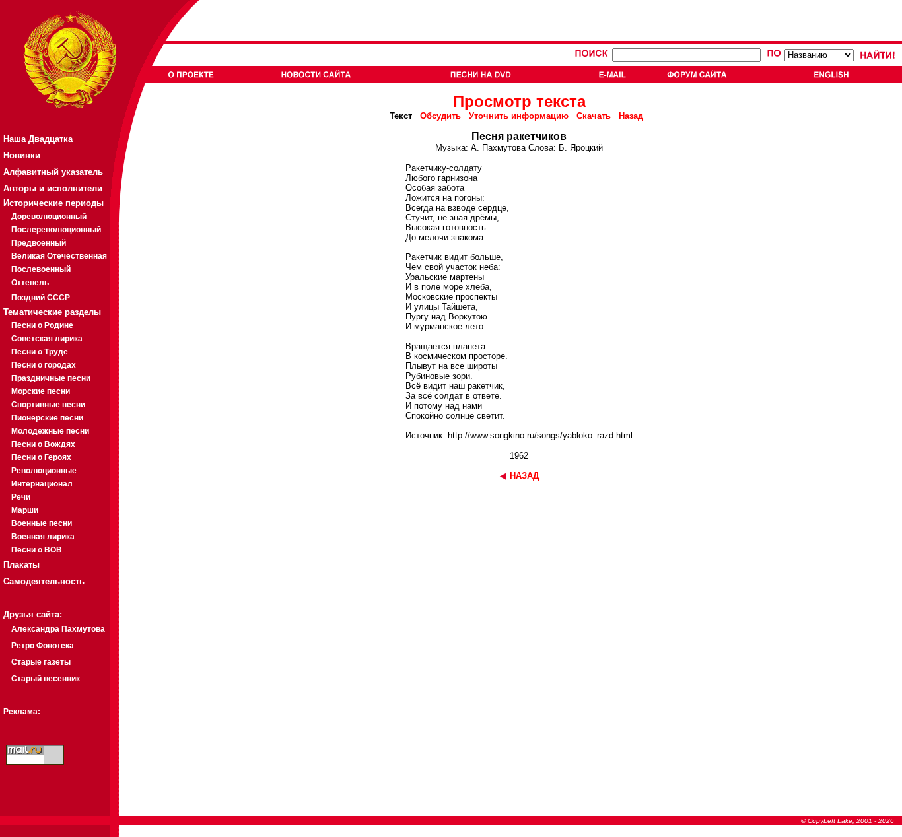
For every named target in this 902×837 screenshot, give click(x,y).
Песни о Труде (39, 351)
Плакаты (21, 565)
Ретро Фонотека (42, 645)
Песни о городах (43, 365)
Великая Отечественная (59, 256)
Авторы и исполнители (52, 188)
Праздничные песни (50, 378)
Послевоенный (41, 269)
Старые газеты (41, 662)
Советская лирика (47, 338)
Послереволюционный (56, 229)
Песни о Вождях (43, 444)
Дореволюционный (49, 216)
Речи (20, 497)
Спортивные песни (48, 404)
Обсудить (440, 116)
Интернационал (42, 483)
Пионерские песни (47, 417)
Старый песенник (45, 678)
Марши (24, 510)
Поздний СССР (40, 297)
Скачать (593, 116)
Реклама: (21, 711)
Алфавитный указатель (53, 172)
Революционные (44, 470)
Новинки (21, 155)
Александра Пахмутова (58, 629)
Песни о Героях (41, 457)
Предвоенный (38, 243)
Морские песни (40, 391)
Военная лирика (43, 536)
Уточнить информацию (519, 116)
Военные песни (41, 523)
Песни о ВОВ (36, 549)
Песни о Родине (42, 325)
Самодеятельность (44, 581)
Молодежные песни (50, 431)
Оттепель (30, 282)
